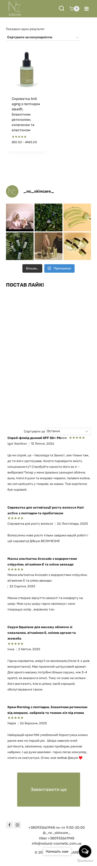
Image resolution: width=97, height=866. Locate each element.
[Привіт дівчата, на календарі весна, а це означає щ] (48, 246)
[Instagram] (17, 825)
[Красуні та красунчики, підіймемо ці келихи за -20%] (20, 217)
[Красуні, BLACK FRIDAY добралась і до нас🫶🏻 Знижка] (77, 246)
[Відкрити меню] (86, 8)
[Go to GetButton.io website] (85, 861)
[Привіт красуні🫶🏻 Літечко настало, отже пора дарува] (20, 246)
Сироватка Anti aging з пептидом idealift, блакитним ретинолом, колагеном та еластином (26, 114)
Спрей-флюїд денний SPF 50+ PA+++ (37, 438)
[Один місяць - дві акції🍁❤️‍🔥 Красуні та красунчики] (77, 217)
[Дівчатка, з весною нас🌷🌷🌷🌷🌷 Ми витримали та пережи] (48, 217)
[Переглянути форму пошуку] (61, 8)
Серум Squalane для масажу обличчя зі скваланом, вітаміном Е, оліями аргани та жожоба (41, 632)
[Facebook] (9, 825)
